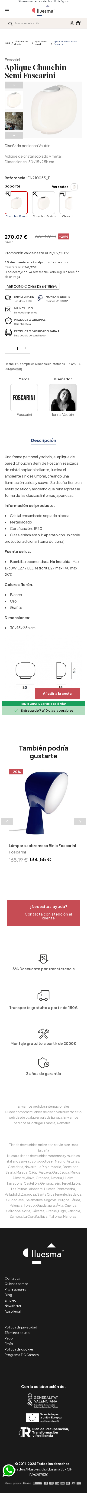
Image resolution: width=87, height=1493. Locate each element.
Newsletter (13, 1306)
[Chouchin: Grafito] (43, 202)
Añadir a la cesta (57, 693)
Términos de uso (17, 1333)
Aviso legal (13, 1311)
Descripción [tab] (43, 440)
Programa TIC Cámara (22, 1355)
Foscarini (12, 59)
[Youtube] (64, 1367)
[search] (10, 23)
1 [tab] (36, 872)
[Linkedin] (43, 1367)
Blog (8, 1295)
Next (14, 135)
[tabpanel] (43, 816)
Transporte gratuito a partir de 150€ (43, 1007)
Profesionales (15, 1289)
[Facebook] (23, 1367)
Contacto (12, 1278)
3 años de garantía (43, 1073)
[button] (43, 913)
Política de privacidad (21, 1327)
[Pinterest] (33, 1367)
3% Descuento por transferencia (44, 968)
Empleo (10, 1300)
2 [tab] (41, 872)
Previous (14, 85)
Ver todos (60, 187)
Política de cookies (19, 1349)
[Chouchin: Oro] (71, 202)
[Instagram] (54, 1367)
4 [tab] (50, 872)
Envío (9, 1344)
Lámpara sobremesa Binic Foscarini (42, 845)
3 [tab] (46, 872)
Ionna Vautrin (39, 145)
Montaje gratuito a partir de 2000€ (43, 1043)
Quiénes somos (17, 1284)
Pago (9, 1338)
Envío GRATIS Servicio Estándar (43, 703)
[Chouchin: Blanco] (16, 202)
